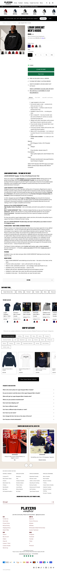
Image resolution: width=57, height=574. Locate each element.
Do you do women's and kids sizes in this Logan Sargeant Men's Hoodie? (21, 393)
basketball (46, 246)
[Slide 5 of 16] (16, 52)
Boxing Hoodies (33, 485)
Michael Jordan (33, 478)
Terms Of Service (33, 521)
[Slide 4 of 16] (13, 52)
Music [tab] (42, 339)
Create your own (45, 248)
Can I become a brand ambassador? (12, 419)
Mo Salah (18, 491)
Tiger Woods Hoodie (34, 491)
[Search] (46, 2)
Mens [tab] (34, 336)
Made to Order (16, 226)
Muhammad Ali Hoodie (35, 487)
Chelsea (4, 485)
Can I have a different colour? (10, 406)
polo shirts (30, 248)
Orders (4, 539)
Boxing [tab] (37, 343)
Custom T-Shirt (6, 543)
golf (30, 246)
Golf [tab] (15, 339)
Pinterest (31, 545)
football (26, 246)
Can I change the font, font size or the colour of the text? (17, 416)
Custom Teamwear (33, 530)
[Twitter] (43, 567)
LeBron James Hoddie (35, 480)
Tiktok (30, 541)
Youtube (31, 539)
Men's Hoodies (46, 476)
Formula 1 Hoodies (47, 493)
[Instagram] (36, 567)
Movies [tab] (36, 339)
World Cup (5, 547)
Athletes (31, 523)
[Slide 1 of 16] (2, 52)
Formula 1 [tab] (27, 336)
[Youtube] (39, 567)
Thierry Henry (19, 485)
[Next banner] (55, 6)
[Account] (49, 2)
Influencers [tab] (49, 339)
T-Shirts (45, 482)
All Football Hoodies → (8, 491)
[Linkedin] (46, 567)
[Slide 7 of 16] (24, 52)
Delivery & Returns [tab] (47, 97)
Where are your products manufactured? (13, 399)
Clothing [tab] (19, 336)
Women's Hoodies (47, 480)
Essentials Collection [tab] (27, 343)
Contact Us (5, 518)
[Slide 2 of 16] (5, 52)
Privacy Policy (6, 523)
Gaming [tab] (11, 343)
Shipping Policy (6, 527)
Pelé (17, 478)
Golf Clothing (32, 489)
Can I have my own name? (9, 412)
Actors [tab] (29, 339)
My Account (6, 536)
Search (4, 534)
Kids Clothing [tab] (46, 343)
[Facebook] (34, 567)
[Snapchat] (48, 567)
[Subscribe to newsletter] (52, 502)
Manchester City (6, 482)
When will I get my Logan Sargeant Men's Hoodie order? (17, 396)
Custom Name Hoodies (48, 485)
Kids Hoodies (46, 478)
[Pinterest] (51, 567)
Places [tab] (4, 343)
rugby (37, 246)
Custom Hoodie (6, 545)
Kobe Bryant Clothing (34, 482)
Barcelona (5, 489)
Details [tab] (31, 97)
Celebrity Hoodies (47, 487)
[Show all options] (9, 321)
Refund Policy (6, 525)
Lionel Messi (19, 487)
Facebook (31, 536)
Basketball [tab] (22, 339)
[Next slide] (23, 37)
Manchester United (7, 478)
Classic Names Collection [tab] (8, 336)
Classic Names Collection (9, 291)
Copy (50, 18)
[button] (28, 280)
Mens (45, 291)
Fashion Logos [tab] (6, 347)
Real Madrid (5, 487)
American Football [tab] (7, 339)
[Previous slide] (1, 37)
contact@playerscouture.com (25, 553)
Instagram (31, 534)
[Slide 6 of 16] (20, 52)
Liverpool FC (5, 476)
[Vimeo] (53, 567)
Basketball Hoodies (34, 476)
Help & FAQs (6, 530)
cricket (41, 246)
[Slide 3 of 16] (9, 52)
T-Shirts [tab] (18, 343)
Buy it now (41, 74)
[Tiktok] (41, 567)
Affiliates (31, 525)
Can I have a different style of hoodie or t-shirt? (15, 409)
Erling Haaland (19, 489)
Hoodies (37, 291)
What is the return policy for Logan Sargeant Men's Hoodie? (18, 389)
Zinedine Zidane (19, 482)
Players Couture (6, 317)
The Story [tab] (37, 97)
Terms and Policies (6, 569)
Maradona (18, 476)
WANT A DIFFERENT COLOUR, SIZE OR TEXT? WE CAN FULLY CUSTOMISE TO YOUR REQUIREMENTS (42, 90)
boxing (33, 246)
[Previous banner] (2, 6)
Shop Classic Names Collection (28, 379)
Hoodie (17, 176)
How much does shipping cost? (11, 403)
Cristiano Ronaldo (20, 480)
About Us (31, 518)
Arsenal (4, 480)
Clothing (20, 291)
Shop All (5, 541)
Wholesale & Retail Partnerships (37, 527)
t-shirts (25, 248)
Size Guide (31, 51)
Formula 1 (29, 291)
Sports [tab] (40, 336)
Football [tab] (47, 336)
